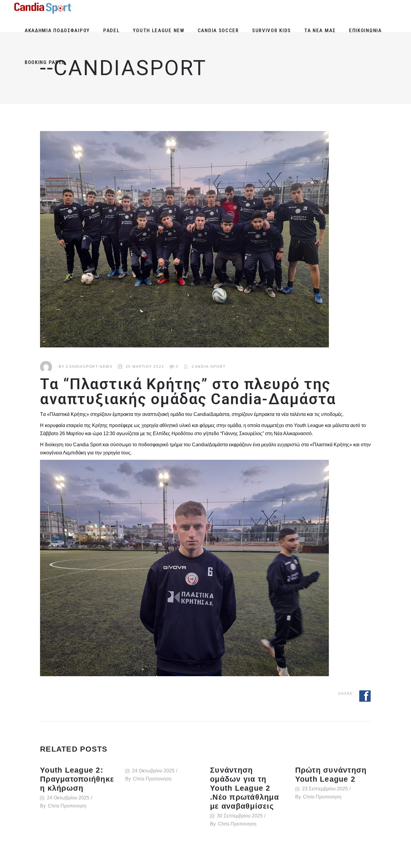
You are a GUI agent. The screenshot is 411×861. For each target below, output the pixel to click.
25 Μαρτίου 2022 (145, 367)
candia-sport (209, 367)
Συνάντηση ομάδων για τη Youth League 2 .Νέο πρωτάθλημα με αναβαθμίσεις (244, 788)
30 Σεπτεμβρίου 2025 (240, 815)
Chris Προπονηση (67, 805)
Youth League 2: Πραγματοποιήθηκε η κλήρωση (77, 779)
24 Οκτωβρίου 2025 (68, 797)
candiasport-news (89, 367)
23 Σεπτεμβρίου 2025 (325, 788)
